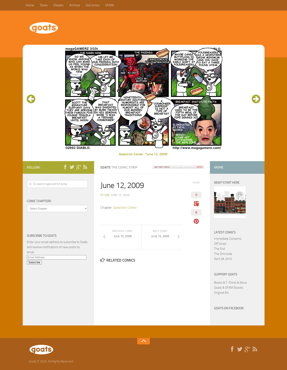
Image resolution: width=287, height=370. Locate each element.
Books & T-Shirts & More (230, 282)
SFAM (109, 5)
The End (219, 249)
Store (43, 5)
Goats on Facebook (229, 308)
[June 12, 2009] (143, 149)
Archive (74, 5)
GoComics (92, 5)
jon (107, 195)
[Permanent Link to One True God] (230, 217)
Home (30, 5)
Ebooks (58, 5)
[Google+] (78, 167)
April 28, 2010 (223, 259)
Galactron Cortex (131, 154)
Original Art (221, 293)
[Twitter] (71, 167)
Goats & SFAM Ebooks (228, 288)
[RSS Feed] (85, 167)
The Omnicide (223, 254)
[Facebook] (65, 167)
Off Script (220, 244)
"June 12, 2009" (156, 154)
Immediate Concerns (227, 239)
